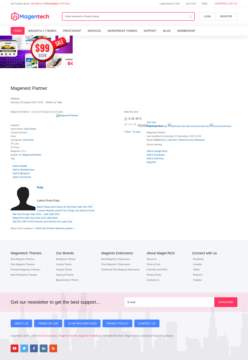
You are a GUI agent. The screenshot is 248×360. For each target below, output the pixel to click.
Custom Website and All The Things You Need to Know (66, 210)
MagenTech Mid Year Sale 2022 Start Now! (35, 218)
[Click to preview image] (67, 115)
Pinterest (197, 274)
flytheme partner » (64, 228)
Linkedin (197, 264)
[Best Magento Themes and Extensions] (30, 16)
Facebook (198, 259)
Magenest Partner (32, 154)
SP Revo (65, 3)
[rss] (53, 348)
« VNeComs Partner (44, 228)
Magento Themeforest (90, 335)
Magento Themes (68, 335)
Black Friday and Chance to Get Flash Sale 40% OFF (65, 207)
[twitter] (24, 348)
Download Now (155, 126)
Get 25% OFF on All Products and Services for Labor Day (42, 221)
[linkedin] (43, 348)
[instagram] (63, 348)
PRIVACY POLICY (117, 323)
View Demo (30, 129)
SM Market (36, 3)
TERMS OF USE (48, 323)
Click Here (28, 140)
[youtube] (14, 348)
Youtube (197, 280)
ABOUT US (21, 323)
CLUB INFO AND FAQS (82, 323)
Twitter (196, 269)
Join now (151, 122)
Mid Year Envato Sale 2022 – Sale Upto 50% (36, 214)
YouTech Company (47, 335)
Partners (15, 98)
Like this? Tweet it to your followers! (186, 140)
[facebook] (34, 348)
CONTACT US (147, 323)
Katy (59, 102)
